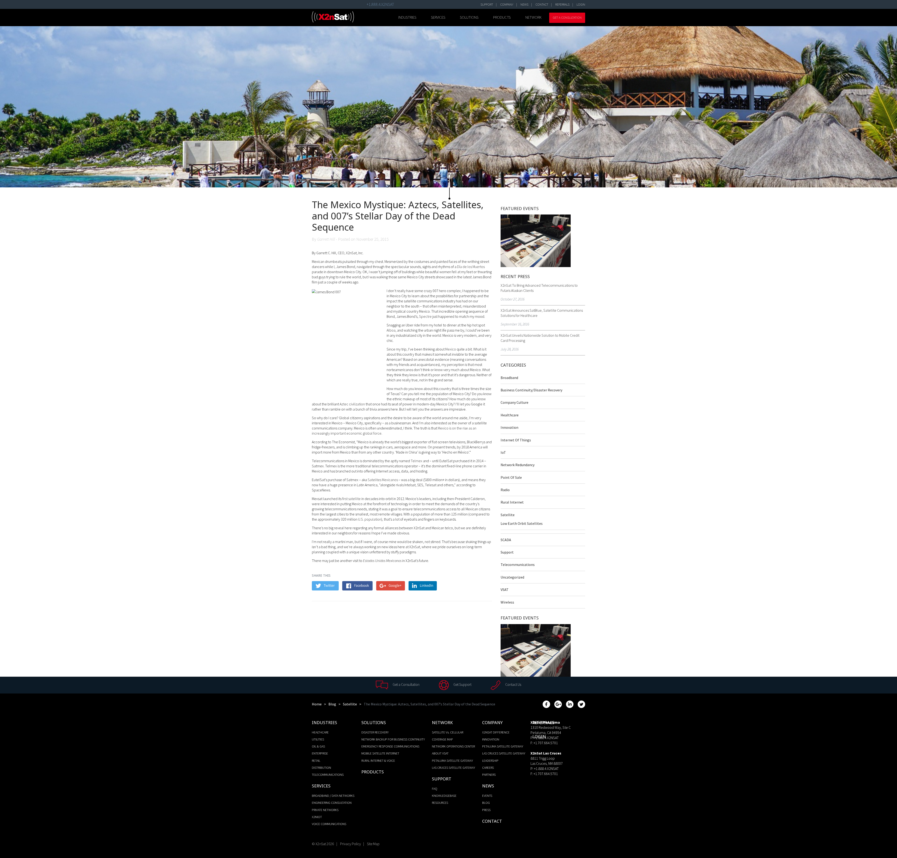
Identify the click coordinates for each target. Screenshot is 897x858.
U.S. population (369, 519)
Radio (505, 489)
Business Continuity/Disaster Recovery (531, 390)
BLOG (486, 803)
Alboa (391, 330)
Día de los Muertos (471, 266)
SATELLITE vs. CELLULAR (447, 732)
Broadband (509, 377)
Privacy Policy (350, 843)
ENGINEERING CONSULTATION (332, 803)
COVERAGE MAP (442, 739)
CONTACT (541, 4)
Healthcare (510, 415)
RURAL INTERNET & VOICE (378, 760)
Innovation (509, 427)
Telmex (416, 460)
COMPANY (506, 4)
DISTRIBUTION (321, 767)
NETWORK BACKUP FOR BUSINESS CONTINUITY (393, 739)
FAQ (434, 788)
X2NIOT (317, 817)
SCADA (506, 539)
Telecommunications (518, 564)
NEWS (524, 4)
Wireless (507, 602)
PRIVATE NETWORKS (325, 810)
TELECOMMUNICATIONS (328, 774)
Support (507, 552)
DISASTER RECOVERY (375, 732)
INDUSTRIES (407, 17)
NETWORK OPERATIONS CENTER (453, 746)
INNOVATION (490, 739)
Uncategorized (512, 577)
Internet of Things (516, 440)
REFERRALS (562, 4)
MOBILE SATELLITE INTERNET (380, 753)
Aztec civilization (352, 404)
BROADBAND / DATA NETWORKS (333, 796)
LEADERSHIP (490, 760)
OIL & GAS (318, 746)
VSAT (505, 589)
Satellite (508, 514)
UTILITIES (318, 739)
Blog (332, 704)
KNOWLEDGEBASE (444, 796)
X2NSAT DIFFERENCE (495, 732)
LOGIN (581, 4)
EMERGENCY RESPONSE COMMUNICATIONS (390, 746)
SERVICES (438, 17)
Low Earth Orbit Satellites (522, 523)
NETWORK (533, 17)
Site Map (373, 843)
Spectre (425, 316)
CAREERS (488, 767)
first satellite (351, 498)
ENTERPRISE (320, 753)
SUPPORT (487, 4)
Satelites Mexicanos (383, 479)
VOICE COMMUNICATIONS (329, 824)
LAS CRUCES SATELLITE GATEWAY (453, 767)
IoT (503, 452)
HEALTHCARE (320, 732)
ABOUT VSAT (440, 753)
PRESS (486, 810)
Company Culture (514, 402)
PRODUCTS (502, 17)
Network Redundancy (517, 464)
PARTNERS (489, 774)
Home (317, 704)
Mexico (450, 349)
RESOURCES (440, 803)
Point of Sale (511, 477)
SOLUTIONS (469, 17)
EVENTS (487, 796)
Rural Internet (512, 502)
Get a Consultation (567, 17)
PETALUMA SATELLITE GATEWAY (452, 760)
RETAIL (316, 760)
